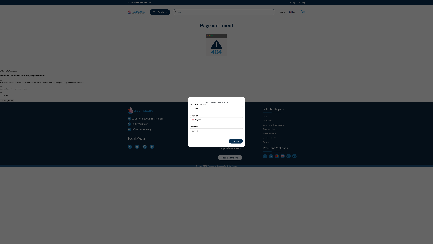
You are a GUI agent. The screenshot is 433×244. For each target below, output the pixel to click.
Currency (194, 126)
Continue (236, 141)
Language (194, 115)
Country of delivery (198, 104)
